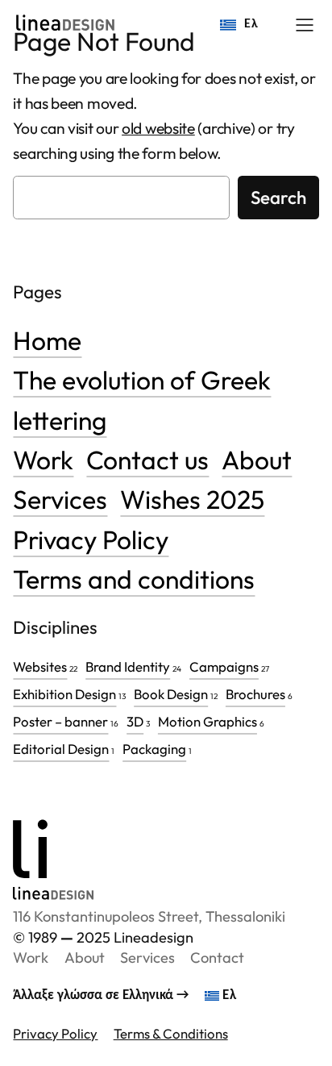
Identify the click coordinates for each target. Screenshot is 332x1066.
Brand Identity (127, 666)
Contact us (147, 459)
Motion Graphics (207, 721)
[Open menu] (304, 25)
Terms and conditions (134, 579)
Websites (40, 666)
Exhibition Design (64, 693)
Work (43, 459)
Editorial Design (61, 748)
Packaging (154, 748)
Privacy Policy (90, 539)
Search (278, 197)
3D (135, 721)
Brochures (255, 693)
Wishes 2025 (192, 499)
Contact (217, 957)
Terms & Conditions (171, 1033)
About (257, 459)
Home (47, 340)
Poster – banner (60, 721)
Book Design (171, 693)
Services (60, 499)
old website (158, 128)
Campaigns (224, 666)
